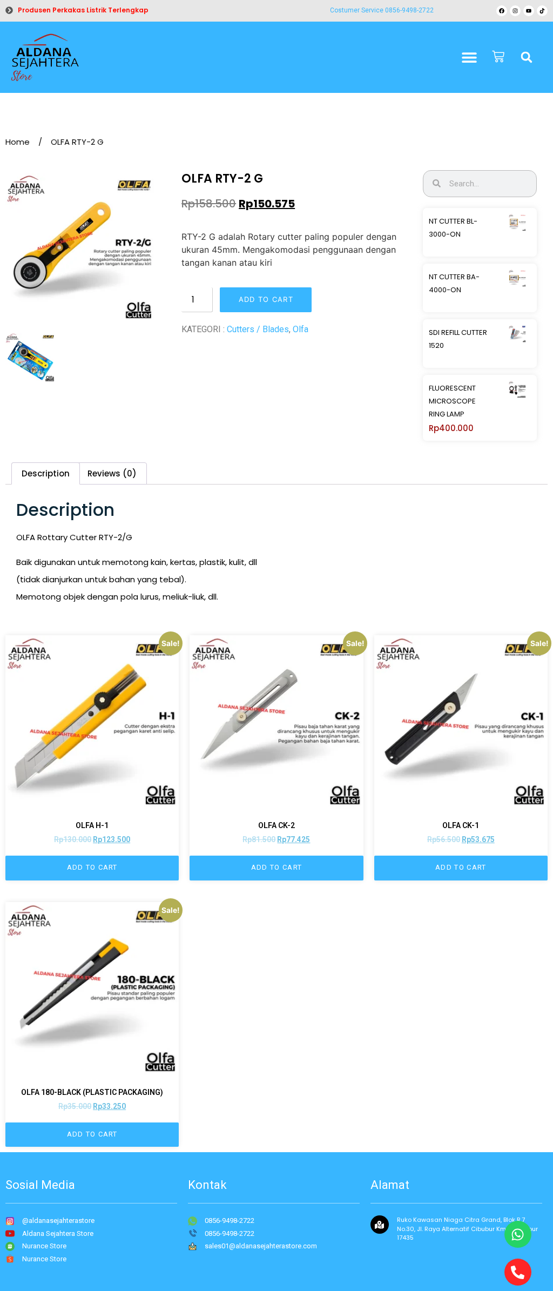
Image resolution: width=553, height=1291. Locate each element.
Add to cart (266, 299)
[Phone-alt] (517, 1272)
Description (46, 473)
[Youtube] (528, 10)
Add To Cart (92, 867)
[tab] (45, 473)
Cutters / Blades (258, 329)
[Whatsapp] (517, 1234)
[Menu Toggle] (469, 57)
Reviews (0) (112, 473)
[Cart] (498, 57)
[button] (526, 57)
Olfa (300, 329)
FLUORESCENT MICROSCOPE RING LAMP (452, 401)
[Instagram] (515, 10)
